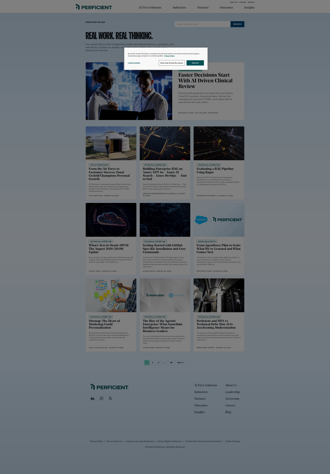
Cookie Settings (134, 63)
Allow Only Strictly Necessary (171, 63)
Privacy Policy (169, 56)
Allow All (195, 63)
